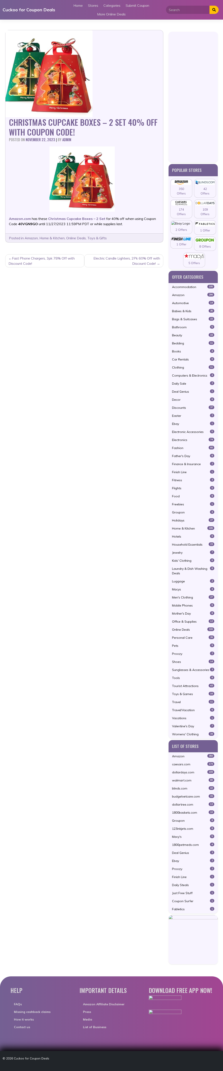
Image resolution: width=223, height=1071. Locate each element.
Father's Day (192, 456)
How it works (24, 1019)
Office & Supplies (192, 621)
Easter (192, 416)
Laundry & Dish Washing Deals (192, 571)
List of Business (94, 1027)
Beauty (192, 335)
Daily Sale (192, 383)
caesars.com (192, 764)
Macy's (192, 837)
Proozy (192, 654)
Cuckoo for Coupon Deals (29, 9)
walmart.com (192, 780)
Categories (111, 5)
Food (192, 496)
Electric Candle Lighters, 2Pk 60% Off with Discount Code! (126, 261)
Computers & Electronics (192, 375)
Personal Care (192, 638)
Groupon (192, 512)
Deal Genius (192, 392)
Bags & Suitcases (192, 319)
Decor (192, 400)
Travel (192, 702)
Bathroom (192, 327)
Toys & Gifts (97, 238)
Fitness (192, 480)
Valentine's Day (192, 726)
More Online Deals (111, 14)
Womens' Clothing (192, 734)
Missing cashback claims (32, 1012)
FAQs (18, 1004)
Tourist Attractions (192, 686)
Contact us (22, 1027)
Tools (192, 678)
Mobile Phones (192, 605)
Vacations (192, 718)
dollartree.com (192, 804)
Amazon (31, 238)
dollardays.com (192, 772)
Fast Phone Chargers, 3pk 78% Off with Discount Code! (41, 261)
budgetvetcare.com (192, 796)
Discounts (192, 408)
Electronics (192, 440)
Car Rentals (192, 359)
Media (87, 1019)
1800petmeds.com (192, 845)
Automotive (192, 303)
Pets (192, 646)
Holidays (192, 520)
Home (78, 5)
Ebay (192, 424)
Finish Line (192, 472)
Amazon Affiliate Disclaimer (104, 1004)
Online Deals (76, 238)
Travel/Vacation (192, 710)
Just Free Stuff (192, 893)
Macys (192, 589)
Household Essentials (192, 544)
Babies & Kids (192, 311)
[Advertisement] (193, 97)
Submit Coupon (137, 5)
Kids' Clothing (192, 561)
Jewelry (192, 553)
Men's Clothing (192, 597)
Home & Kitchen (52, 238)
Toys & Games (192, 694)
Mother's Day (192, 613)
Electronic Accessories (192, 432)
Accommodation (192, 287)
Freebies (192, 504)
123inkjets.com (192, 829)
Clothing (192, 367)
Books (192, 351)
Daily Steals (192, 885)
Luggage (192, 581)
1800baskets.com (192, 813)
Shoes (192, 662)
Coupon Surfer (192, 901)
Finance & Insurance (192, 464)
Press (87, 1012)
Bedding (192, 343)
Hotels (192, 536)
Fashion (192, 448)
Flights (192, 488)
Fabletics (192, 909)
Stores (93, 5)
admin (66, 139)
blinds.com (192, 788)
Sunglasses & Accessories (192, 670)
